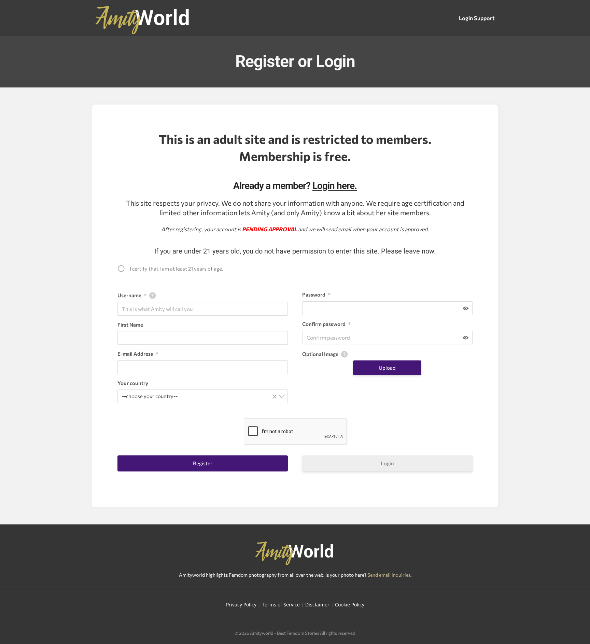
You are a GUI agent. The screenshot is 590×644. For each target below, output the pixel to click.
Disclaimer (317, 604)
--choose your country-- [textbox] (199, 395)
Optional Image (320, 354)
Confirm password (326, 324)
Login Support (477, 18)
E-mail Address (137, 354)
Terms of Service (281, 604)
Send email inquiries (388, 575)
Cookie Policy (349, 604)
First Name (130, 324)
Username (131, 295)
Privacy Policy (241, 604)
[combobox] (202, 396)
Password (316, 294)
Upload (387, 368)
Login (387, 463)
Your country (132, 383)
